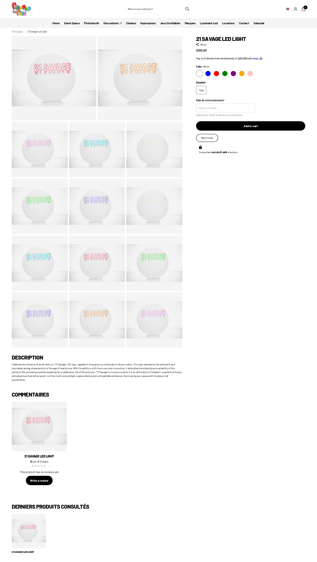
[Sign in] (296, 9)
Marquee (190, 23)
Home (56, 23)
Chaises (131, 23)
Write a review (39, 480)
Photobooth (91, 23)
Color (202, 66)
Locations (228, 23)
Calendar (259, 23)
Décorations (111, 23)
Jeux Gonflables (170, 23)
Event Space (72, 23)
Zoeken (187, 9)
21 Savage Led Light (23, 551)
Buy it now (207, 137)
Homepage (17, 31)
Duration (201, 82)
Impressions (148, 23)
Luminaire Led (209, 23)
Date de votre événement (211, 100)
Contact (244, 23)
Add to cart (251, 126)
